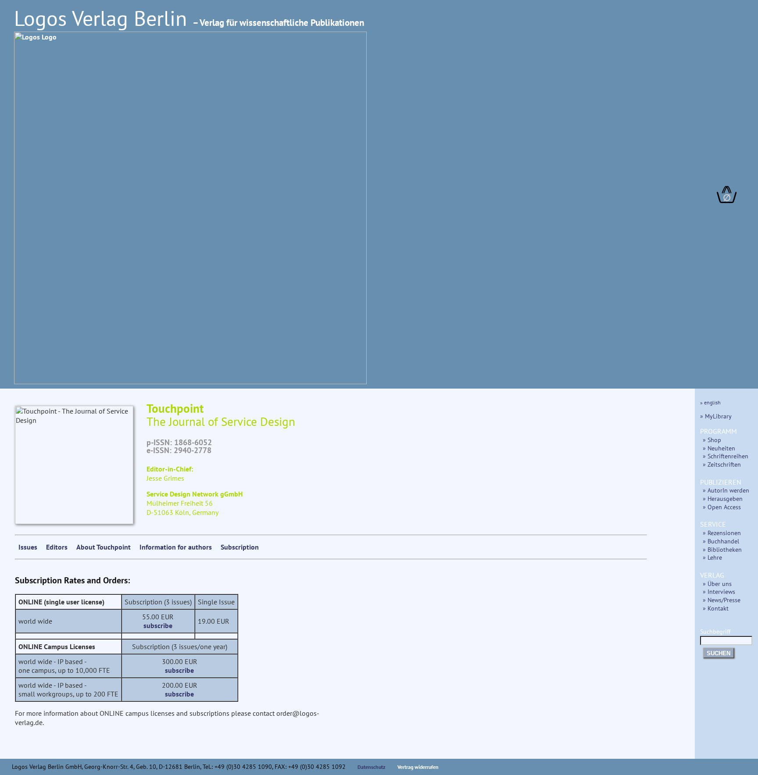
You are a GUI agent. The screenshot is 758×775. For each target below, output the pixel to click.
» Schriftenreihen (725, 456)
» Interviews (719, 591)
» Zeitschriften (722, 464)
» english (710, 402)
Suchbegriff (715, 631)
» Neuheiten (719, 448)
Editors (57, 547)
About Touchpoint (103, 547)
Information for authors (175, 547)
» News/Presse (721, 600)
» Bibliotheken (722, 549)
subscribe (157, 625)
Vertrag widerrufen (418, 767)
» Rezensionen (722, 533)
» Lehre (712, 557)
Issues (27, 547)
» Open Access (722, 507)
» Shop (712, 440)
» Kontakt (716, 608)
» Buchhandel (721, 541)
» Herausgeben (723, 498)
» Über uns (717, 583)
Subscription (240, 547)
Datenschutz (372, 767)
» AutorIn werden (726, 490)
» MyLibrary (716, 416)
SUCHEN (718, 653)
